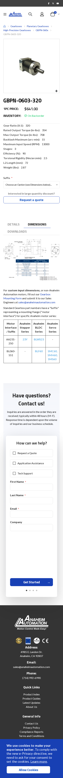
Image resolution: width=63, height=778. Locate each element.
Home (4, 26)
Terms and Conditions (31, 735)
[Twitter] (53, 3)
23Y (25, 339)
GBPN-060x (42, 30)
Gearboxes (16, 26)
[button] (56, 91)
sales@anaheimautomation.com (36, 302)
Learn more (38, 761)
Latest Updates (31, 702)
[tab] (13, 224)
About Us (31, 706)
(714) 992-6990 (31, 677)
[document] (32, 758)
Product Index (31, 694)
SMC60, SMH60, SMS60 (52, 355)
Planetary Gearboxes (38, 26)
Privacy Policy (31, 727)
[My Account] (42, 14)
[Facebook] (49, 3)
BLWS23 (39, 339)
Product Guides (32, 698)
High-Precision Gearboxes (17, 30)
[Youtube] (58, 3)
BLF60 (39, 351)
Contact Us (31, 723)
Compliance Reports (31, 731)
